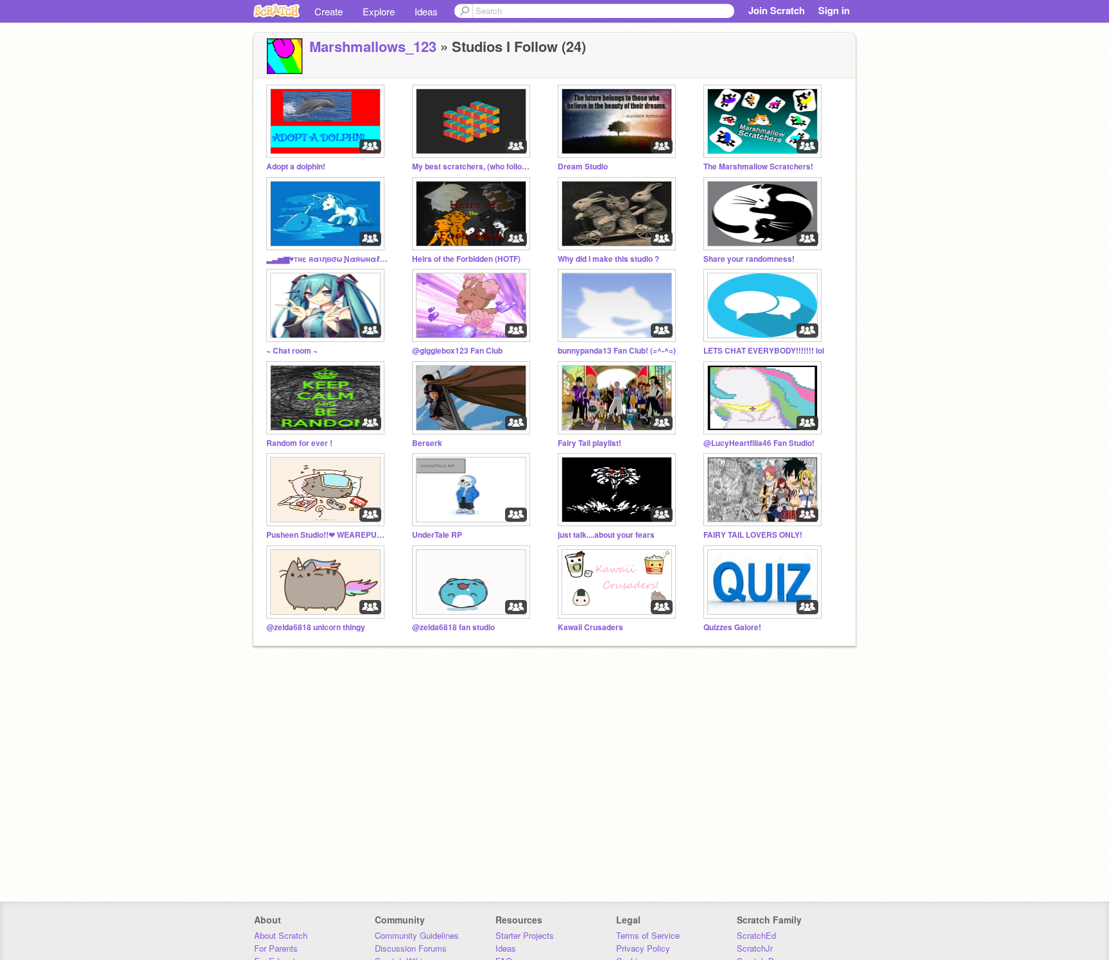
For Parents (276, 948)
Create (328, 11)
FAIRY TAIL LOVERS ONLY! (752, 534)
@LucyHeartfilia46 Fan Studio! (758, 443)
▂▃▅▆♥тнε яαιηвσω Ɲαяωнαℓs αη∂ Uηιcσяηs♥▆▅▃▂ (327, 258)
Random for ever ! (299, 443)
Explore (379, 11)
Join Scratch (776, 10)
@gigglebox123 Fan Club (457, 350)
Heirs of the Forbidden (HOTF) (466, 258)
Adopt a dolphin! (295, 166)
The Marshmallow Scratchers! (758, 166)
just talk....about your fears (606, 534)
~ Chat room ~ (292, 350)
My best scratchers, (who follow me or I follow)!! (473, 166)
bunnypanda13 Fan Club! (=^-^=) (617, 350)
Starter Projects (524, 935)
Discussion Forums (411, 948)
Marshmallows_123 (372, 46)
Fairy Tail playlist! (589, 443)
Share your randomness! (749, 258)
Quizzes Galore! (732, 627)
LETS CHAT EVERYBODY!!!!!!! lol (763, 350)
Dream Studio (583, 166)
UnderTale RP (437, 534)
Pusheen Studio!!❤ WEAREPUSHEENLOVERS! (327, 534)
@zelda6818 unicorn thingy (315, 627)
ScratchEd (756, 935)
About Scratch (280, 935)
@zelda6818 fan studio (453, 627)
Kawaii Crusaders (590, 627)
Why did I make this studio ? (608, 258)
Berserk (427, 443)
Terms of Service (648, 935)
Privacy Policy (643, 948)
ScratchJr (755, 948)
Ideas (426, 11)
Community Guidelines (417, 935)
